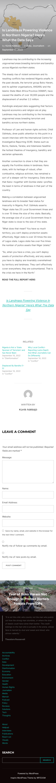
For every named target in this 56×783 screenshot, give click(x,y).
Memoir (5, 696)
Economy (6, 671)
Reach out (6, 737)
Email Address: (9, 502)
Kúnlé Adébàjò (13, 45)
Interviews (6, 730)
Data (29, 45)
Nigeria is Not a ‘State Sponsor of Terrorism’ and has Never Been (13, 350)
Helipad (5, 727)
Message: (7, 457)
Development (8, 665)
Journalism (38, 45)
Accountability (8, 652)
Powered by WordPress (28, 773)
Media (5, 693)
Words (5, 743)
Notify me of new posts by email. (19, 557)
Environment (7, 678)
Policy (4, 703)
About (4, 724)
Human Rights (8, 687)
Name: (5, 488)
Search (8, 752)
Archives (6, 655)
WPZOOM (41, 778)
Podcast (6, 700)
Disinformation (8, 668)
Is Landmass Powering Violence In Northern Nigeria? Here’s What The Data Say (28, 305)
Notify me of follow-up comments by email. (24, 545)
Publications (7, 733)
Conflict (5, 659)
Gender (5, 681)
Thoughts (6, 715)
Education (6, 674)
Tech (4, 712)
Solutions (6, 709)
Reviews (6, 706)
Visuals (5, 740)
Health (5, 684)
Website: (6, 516)
